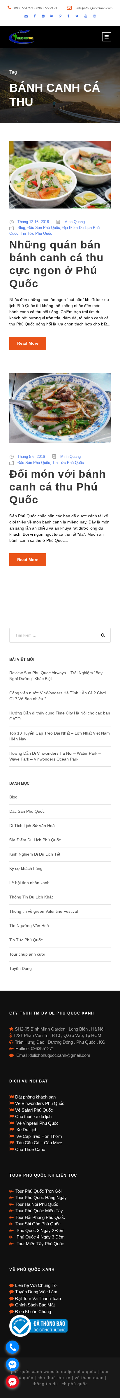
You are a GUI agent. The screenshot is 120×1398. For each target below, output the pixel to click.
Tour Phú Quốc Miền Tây (39, 1210)
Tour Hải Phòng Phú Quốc (40, 1217)
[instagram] (94, 16)
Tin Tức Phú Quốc (36, 233)
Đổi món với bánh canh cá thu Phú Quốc (57, 487)
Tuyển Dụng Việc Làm (36, 1291)
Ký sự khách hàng (26, 868)
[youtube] (85, 16)
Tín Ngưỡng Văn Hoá (29, 925)
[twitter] (76, 16)
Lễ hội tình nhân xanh (29, 882)
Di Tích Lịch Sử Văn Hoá (32, 825)
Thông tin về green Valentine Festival (43, 911)
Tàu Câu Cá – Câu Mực (38, 1142)
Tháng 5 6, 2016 (31, 456)
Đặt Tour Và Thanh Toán (38, 1298)
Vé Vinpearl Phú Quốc (37, 1123)
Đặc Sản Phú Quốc (43, 227)
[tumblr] (68, 16)
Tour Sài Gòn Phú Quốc (38, 1223)
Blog (21, 227)
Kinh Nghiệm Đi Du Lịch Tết (34, 854)
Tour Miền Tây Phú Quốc (39, 1243)
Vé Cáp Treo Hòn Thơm (38, 1136)
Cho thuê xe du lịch (33, 1116)
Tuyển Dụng (20, 968)
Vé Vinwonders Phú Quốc (39, 1103)
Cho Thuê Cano (30, 1149)
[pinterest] (60, 16)
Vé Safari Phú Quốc (34, 1110)
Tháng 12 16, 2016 (33, 222)
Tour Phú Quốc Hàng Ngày (41, 1197)
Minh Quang (74, 222)
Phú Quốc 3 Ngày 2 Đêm (40, 1230)
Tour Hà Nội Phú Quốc (36, 1204)
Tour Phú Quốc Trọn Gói (38, 1191)
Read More (27, 343)
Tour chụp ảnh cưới (27, 954)
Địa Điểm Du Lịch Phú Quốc (35, 840)
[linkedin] (51, 16)
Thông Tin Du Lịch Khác (31, 897)
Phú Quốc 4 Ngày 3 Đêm (40, 1236)
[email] (26, 16)
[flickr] (43, 16)
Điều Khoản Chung (33, 1311)
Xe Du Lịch (26, 1129)
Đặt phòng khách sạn (35, 1096)
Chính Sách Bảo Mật (35, 1304)
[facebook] (35, 16)
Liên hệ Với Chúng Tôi (36, 1285)
